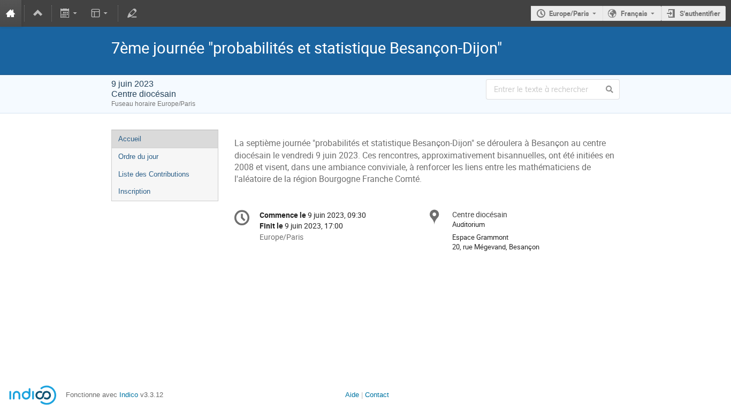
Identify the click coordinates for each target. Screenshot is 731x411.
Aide (352, 394)
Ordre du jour (138, 157)
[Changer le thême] (100, 13)
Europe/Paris (569, 13)
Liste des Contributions (153, 174)
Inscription (134, 191)
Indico (128, 394)
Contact (377, 394)
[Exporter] (70, 13)
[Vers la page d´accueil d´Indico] (10, 13)
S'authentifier (700, 13)
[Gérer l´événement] (131, 13)
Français (634, 13)
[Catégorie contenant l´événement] (38, 13)
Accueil (129, 139)
